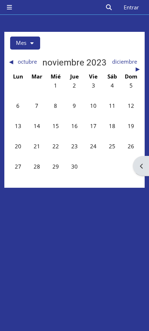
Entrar (131, 7)
